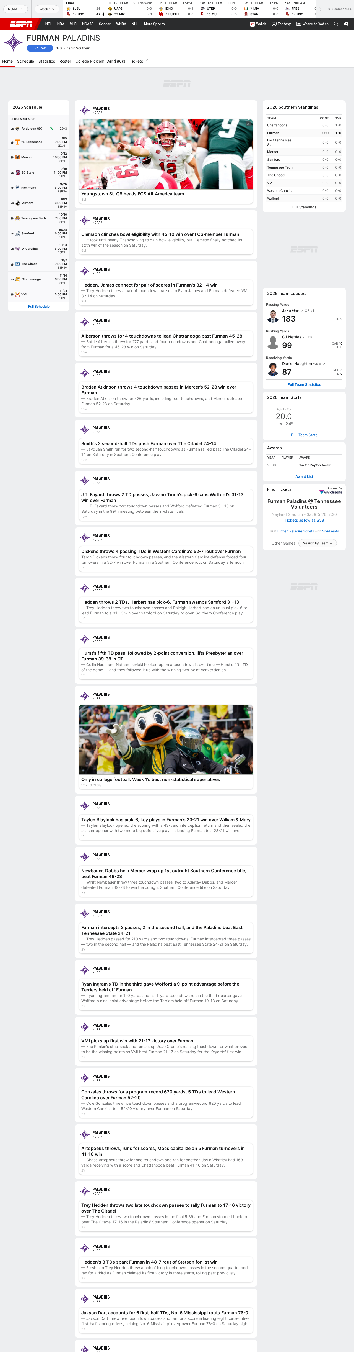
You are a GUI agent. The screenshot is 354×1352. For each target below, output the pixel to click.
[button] (336, 24)
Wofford (273, 198)
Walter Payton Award (315, 465)
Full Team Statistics (304, 384)
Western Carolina (280, 190)
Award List (304, 477)
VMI (270, 183)
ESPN (21, 24)
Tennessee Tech (280, 167)
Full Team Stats (304, 435)
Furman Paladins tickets (295, 531)
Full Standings (304, 207)
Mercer (272, 152)
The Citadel (276, 175)
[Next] (320, 9)
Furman (273, 133)
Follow (40, 48)
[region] (304, 158)
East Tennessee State (279, 142)
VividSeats (335, 488)
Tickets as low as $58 (304, 520)
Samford (273, 159)
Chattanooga (277, 125)
